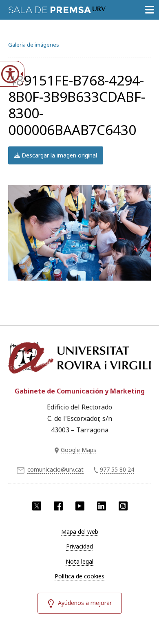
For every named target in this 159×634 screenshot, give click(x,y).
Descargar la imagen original (58, 155)
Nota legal (79, 561)
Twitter (36, 505)
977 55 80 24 (117, 469)
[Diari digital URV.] (57, 8)
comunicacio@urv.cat (55, 469)
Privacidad (79, 546)
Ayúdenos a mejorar (85, 603)
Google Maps (78, 450)
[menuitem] (79, 531)
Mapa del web (79, 531)
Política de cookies (79, 576)
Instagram (123, 505)
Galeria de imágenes (33, 44)
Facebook (58, 505)
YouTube (79, 505)
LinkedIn (101, 505)
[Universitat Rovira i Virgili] (79, 359)
